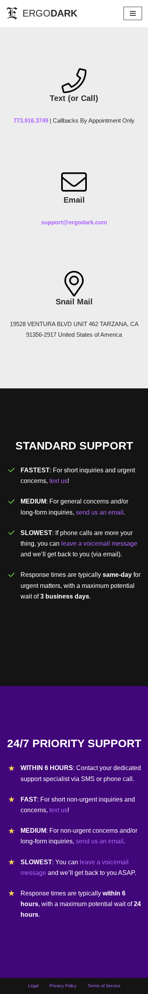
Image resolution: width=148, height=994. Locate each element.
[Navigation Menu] (133, 13)
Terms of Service (104, 985)
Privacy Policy (63, 985)
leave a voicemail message (99, 543)
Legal (33, 985)
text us (58, 480)
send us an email (100, 512)
